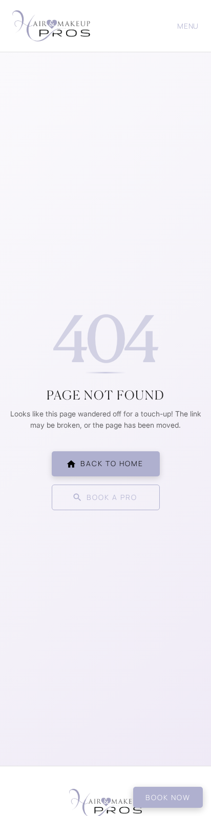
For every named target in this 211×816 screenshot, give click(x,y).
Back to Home (111, 463)
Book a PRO (112, 497)
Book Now (168, 797)
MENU (188, 26)
